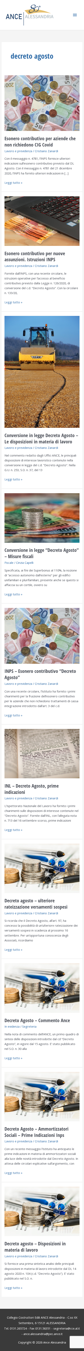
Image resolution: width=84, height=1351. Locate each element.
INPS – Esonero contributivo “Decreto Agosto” (40, 674)
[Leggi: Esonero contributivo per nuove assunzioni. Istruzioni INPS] (41, 221)
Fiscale (8, 563)
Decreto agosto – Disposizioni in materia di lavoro (35, 1246)
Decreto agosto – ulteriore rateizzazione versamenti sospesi (35, 903)
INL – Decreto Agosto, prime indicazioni (31, 789)
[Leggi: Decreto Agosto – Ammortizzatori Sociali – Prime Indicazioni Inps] (41, 1096)
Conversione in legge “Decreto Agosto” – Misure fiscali (41, 553)
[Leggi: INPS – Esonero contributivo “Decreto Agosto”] (41, 635)
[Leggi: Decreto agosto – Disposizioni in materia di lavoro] (41, 1211)
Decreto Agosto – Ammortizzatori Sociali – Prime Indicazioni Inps (36, 1132)
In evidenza (12, 1026)
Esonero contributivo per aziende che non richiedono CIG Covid (40, 141)
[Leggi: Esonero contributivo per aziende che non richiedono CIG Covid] (41, 103)
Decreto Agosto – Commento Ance (37, 1020)
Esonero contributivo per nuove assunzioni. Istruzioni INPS (34, 256)
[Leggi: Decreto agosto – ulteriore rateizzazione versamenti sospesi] (41, 868)
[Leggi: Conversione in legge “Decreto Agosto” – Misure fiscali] (41, 517)
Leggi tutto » (13, 182)
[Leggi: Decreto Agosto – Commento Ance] (41, 988)
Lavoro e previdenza (18, 151)
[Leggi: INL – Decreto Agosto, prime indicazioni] (41, 753)
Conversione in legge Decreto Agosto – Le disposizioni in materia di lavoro (41, 438)
